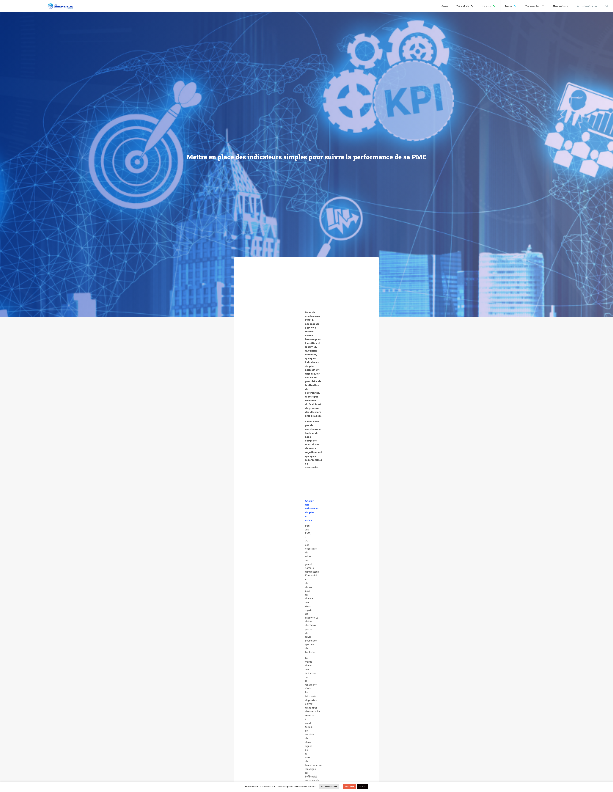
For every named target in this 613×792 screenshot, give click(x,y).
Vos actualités (532, 6)
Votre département (587, 6)
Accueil (445, 6)
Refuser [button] (362, 787)
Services (486, 6)
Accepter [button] (349, 787)
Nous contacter (561, 6)
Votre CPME (462, 6)
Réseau (508, 6)
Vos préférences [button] (329, 787)
